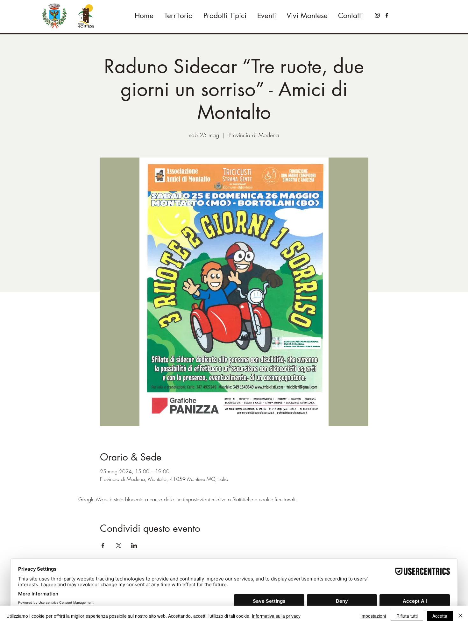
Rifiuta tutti (407, 616)
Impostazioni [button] (373, 616)
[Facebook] (387, 15)
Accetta (439, 616)
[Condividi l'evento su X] (119, 545)
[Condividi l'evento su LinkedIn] (134, 545)
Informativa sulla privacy (276, 616)
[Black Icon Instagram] (377, 15)
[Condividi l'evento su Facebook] (103, 545)
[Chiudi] (460, 616)
